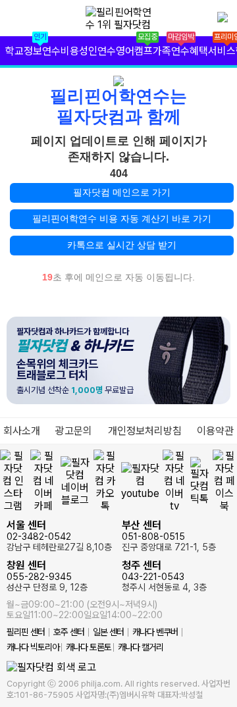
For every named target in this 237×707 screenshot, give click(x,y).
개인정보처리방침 (145, 431)
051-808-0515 (169, 535)
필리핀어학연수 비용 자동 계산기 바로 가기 (121, 218)
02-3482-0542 (59, 535)
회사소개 (21, 431)
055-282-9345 (47, 575)
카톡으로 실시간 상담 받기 (121, 245)
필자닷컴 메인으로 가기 (122, 192)
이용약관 (215, 431)
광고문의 (73, 431)
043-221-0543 (164, 575)
